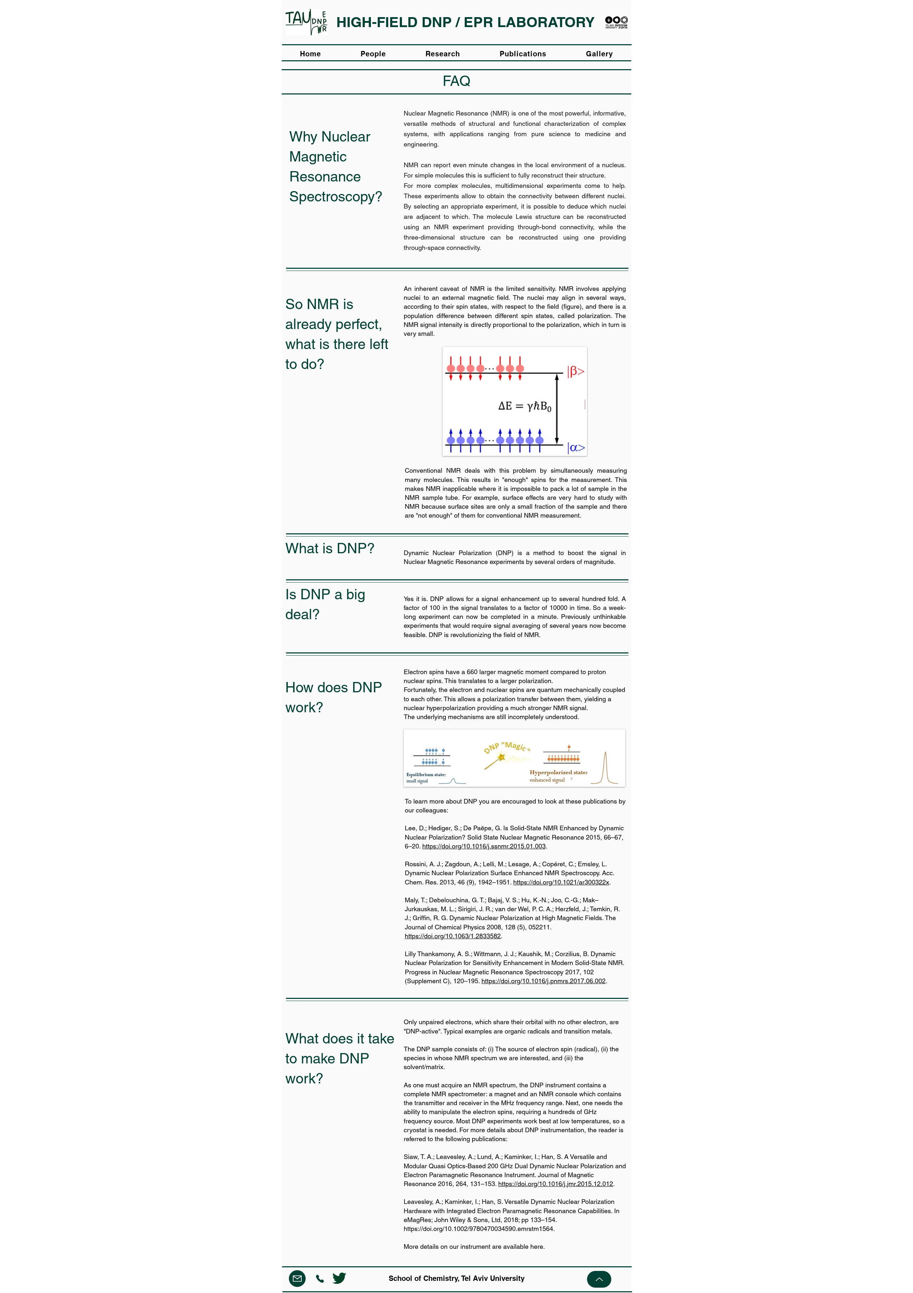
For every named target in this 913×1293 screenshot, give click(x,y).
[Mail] (297, 1278)
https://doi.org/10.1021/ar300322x (561, 882)
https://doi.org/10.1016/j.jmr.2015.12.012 (555, 1183)
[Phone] (320, 1278)
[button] (443, 54)
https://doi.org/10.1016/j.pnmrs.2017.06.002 (543, 981)
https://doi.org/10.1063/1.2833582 (453, 936)
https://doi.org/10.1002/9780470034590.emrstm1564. (479, 1228)
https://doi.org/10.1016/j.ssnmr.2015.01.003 (484, 846)
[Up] (599, 1279)
